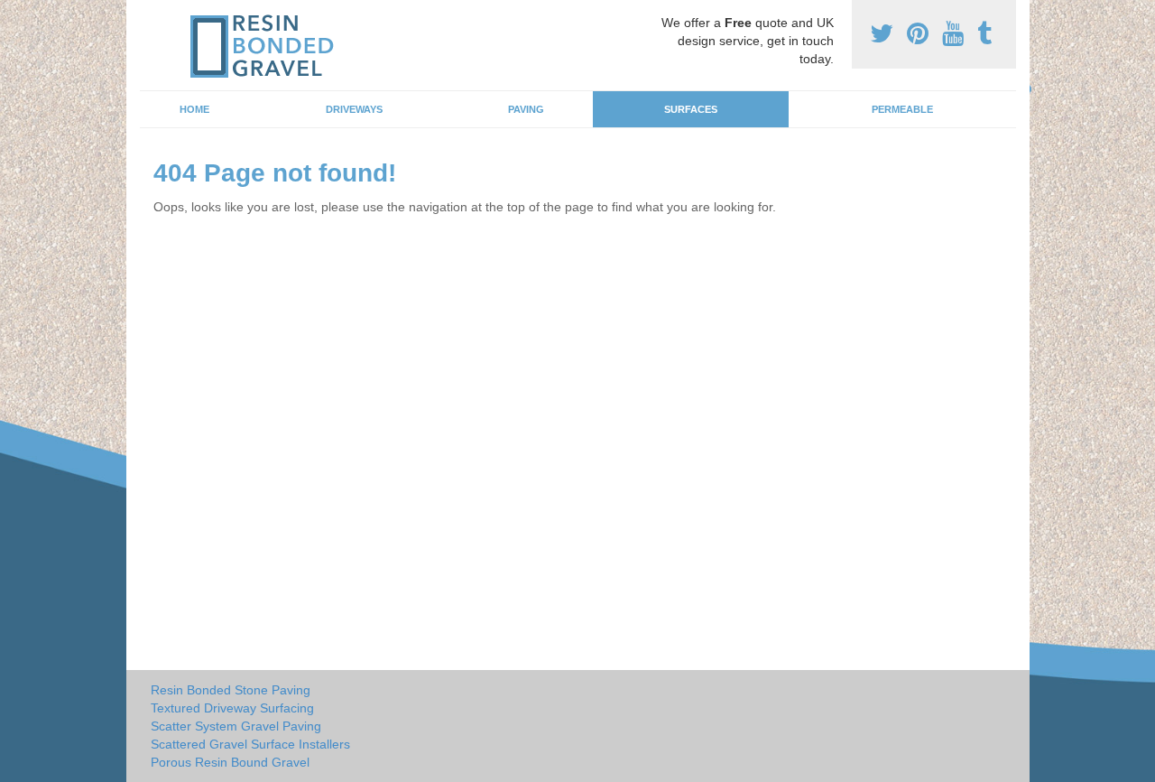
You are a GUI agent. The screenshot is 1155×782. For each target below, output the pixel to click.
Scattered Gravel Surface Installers (250, 744)
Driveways (354, 109)
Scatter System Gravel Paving (236, 726)
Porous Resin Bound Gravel (230, 762)
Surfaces (690, 109)
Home (194, 109)
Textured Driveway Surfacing (232, 708)
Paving (526, 109)
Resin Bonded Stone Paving (230, 690)
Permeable (902, 109)
